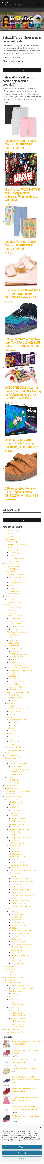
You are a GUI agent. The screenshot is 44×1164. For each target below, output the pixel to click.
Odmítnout (22, 1153)
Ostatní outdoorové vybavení (19, 986)
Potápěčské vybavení (18, 1018)
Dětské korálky (14, 695)
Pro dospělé (9, 972)
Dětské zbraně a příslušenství (17, 632)
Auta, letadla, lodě (15, 618)
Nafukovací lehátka (19, 1016)
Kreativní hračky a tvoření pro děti (18, 692)
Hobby (7, 596)
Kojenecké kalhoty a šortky (20, 884)
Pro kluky (10, 739)
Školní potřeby (12, 777)
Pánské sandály (16, 961)
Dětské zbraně (14, 635)
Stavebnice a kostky (14, 747)
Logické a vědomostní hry (18, 577)
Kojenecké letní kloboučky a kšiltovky (19, 791)
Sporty (9, 996)
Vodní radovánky (14, 662)
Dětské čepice (16, 810)
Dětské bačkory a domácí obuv (21, 931)
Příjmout (22, 1147)
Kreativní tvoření (16, 766)
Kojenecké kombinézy (18, 887)
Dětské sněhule (16, 950)
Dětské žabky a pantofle (19, 955)
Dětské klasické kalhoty (19, 818)
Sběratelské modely (16, 602)
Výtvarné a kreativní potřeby (18, 764)
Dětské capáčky (16, 936)
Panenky (12, 714)
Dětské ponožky (16, 840)
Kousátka (12, 613)
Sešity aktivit (15, 725)
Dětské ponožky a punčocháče (19, 838)
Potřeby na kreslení (17, 772)
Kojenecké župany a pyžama (21, 906)
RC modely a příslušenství (18, 627)
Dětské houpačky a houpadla (19, 654)
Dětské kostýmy (14, 673)
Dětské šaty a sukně (16, 846)
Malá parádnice (14, 684)
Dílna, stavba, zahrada (12, 564)
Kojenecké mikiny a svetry (20, 890)
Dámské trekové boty (18, 923)
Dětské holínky (16, 939)
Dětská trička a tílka (16, 802)
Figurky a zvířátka (13, 643)
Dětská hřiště (15, 651)
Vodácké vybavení (17, 1024)
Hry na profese (14, 679)
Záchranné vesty (19, 1027)
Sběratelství (11, 599)
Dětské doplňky (14, 807)
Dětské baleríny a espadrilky (20, 933)
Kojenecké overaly (17, 892)
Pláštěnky (14, 994)
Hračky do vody (16, 665)
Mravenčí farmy (14, 536)
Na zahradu (11, 703)
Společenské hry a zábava (16, 575)
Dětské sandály (16, 947)
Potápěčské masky (20, 1021)
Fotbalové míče (18, 1005)
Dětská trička (15, 805)
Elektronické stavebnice (17, 750)
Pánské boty (13, 958)
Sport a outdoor (10, 980)
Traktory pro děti (14, 742)
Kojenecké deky (12, 788)
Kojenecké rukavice (17, 898)
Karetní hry (15, 594)
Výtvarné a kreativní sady (22, 769)
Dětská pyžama (16, 832)
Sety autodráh (16, 624)
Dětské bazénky (14, 569)
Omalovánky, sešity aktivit (18, 720)
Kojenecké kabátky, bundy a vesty (22, 881)
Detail (12, 152)
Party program (12, 728)
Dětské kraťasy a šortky (17, 821)
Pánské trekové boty (18, 964)
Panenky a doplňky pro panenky (18, 709)
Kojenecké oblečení (11, 785)
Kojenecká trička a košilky (20, 879)
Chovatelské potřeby (12, 531)
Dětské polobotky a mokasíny (21, 944)
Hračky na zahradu (13, 646)
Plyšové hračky (12, 733)
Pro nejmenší (11, 744)
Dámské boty (13, 912)
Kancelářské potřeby (12, 783)
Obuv (8, 909)
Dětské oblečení (10, 539)
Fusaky (11, 555)
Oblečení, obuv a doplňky (13, 797)
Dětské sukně (16, 851)
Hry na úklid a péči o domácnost (20, 681)
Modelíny (14, 701)
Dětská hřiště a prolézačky (18, 649)
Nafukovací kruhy (19, 1013)
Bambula (6, 2)
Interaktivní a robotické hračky (17, 687)
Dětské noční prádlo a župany (19, 829)
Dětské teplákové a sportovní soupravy (22, 870)
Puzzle (11, 586)
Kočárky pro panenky (16, 712)
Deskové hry (15, 591)
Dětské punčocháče (18, 843)
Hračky (7, 605)
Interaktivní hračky (15, 690)
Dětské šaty (15, 849)
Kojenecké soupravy (18, 903)
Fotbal (13, 1002)
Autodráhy (12, 621)
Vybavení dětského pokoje (16, 558)
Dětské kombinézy (17, 862)
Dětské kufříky (14, 780)
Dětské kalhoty (12, 542)
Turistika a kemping (16, 991)
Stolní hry (12, 588)
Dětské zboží (9, 547)
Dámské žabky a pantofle (20, 925)
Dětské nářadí (14, 676)
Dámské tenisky (16, 920)
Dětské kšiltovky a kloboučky (17, 544)
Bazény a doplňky (13, 566)
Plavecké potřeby (11, 969)
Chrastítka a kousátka (14, 607)
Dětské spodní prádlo (16, 854)
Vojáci (9, 753)
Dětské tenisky (16, 953)
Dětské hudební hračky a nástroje (20, 670)
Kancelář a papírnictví (12, 758)
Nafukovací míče (15, 640)
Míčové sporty (14, 999)
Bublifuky (12, 706)
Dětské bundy (16, 859)
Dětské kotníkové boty (18, 942)
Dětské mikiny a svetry (17, 824)
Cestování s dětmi (13, 550)
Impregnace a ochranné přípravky (22, 988)
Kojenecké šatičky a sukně (20, 901)
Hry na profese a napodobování (17, 668)
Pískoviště (14, 659)
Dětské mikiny (16, 827)
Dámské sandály (17, 917)
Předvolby (22, 1159)
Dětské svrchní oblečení (17, 857)
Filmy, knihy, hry (10, 572)
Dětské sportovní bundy (19, 865)
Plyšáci (11, 736)
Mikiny (9, 975)
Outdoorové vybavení (14, 983)
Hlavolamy (14, 580)
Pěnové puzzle (14, 561)
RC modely (15, 629)
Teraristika (10, 533)
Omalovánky (15, 723)
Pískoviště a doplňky (16, 657)
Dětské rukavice (16, 813)
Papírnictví (10, 717)
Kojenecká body (16, 876)
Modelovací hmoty (15, 698)
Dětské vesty (15, 868)
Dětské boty (13, 928)
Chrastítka (12, 610)
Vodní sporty (13, 1007)
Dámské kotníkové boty (19, 914)
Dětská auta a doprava (15, 616)
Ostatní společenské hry (17, 583)
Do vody (9, 638)
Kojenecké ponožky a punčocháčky (23, 895)
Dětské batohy (14, 553)
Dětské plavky (14, 835)
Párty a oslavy (10, 966)
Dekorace (12, 731)
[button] (41, 1127)
